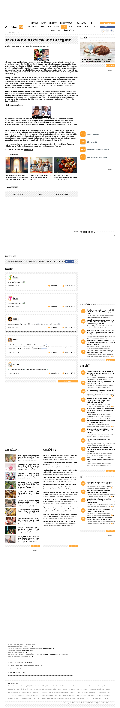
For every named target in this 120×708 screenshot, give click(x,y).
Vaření (49, 26)
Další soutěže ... (110, 66)
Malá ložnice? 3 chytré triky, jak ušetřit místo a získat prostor (93, 698)
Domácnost (53, 23)
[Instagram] (107, 31)
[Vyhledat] (103, 31)
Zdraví (64, 26)
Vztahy (56, 26)
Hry (59, 30)
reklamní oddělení (49, 654)
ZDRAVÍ (15, 187)
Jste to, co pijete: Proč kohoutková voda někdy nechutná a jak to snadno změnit (59, 698)
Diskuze (87, 26)
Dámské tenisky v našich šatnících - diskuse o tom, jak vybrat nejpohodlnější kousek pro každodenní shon (59, 689)
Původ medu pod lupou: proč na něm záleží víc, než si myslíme (93, 695)
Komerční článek (65, 194)
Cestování (34, 23)
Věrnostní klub (68, 30)
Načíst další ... (68, 381)
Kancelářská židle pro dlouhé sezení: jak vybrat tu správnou (59, 695)
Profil (53, 30)
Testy (42, 26)
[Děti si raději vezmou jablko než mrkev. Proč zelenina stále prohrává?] (41, 165)
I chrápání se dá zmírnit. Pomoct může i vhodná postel (58, 686)
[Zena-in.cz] (15, 26)
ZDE (34, 644)
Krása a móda (81, 23)
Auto (71, 26)
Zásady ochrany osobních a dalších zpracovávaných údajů (26, 666)
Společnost (32, 26)
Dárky (43, 23)
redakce (32, 646)
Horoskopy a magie (66, 23)
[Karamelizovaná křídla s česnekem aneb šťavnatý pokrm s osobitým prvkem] (65, 165)
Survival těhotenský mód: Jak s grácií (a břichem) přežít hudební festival (25, 686)
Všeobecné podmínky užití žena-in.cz (21, 662)
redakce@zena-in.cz (48, 648)
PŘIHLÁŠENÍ (42, 261)
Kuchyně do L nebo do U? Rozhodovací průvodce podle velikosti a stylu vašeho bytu (93, 689)
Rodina (91, 23)
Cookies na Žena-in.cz (16, 669)
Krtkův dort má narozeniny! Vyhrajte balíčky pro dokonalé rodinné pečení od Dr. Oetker (96, 60)
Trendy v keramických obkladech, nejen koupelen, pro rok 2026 (93, 692)
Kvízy (94, 26)
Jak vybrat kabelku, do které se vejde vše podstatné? (23, 692)
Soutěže (78, 26)
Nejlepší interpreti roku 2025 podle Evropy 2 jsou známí (24, 698)
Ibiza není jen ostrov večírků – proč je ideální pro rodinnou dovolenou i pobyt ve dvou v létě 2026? (25, 689)
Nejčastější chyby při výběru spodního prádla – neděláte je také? (59, 692)
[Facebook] (112, 31)
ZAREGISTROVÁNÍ (32, 261)
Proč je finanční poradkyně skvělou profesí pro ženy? (23, 695)
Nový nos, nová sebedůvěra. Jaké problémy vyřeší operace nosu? (93, 686)
